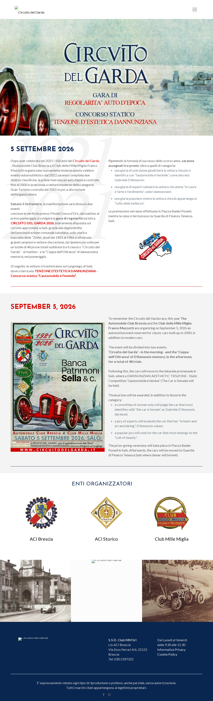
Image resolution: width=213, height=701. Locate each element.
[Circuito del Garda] (29, 9)
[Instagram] (109, 694)
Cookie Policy (167, 654)
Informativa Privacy (171, 649)
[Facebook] (104, 694)
